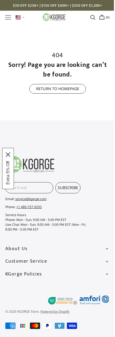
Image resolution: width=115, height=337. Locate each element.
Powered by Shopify (55, 311)
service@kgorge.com (31, 199)
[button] (8, 17)
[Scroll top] (101, 280)
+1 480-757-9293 (29, 207)
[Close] (8, 154)
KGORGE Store (28, 311)
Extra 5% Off (8, 173)
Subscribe (68, 187)
